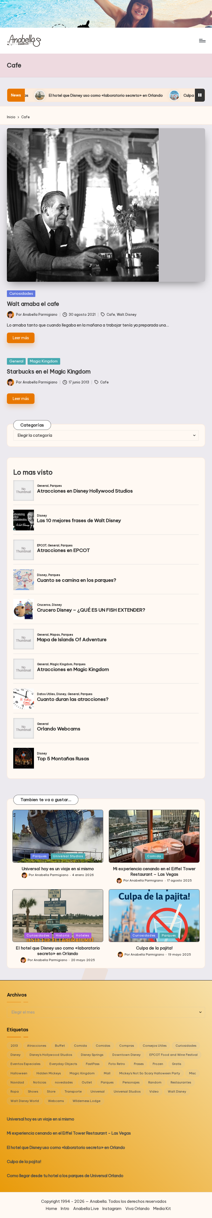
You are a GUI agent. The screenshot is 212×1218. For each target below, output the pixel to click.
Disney (15, 1055)
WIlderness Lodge (86, 1101)
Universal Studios (68, 856)
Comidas (103, 1046)
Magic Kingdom (44, 361)
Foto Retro (116, 1064)
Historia (62, 935)
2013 (14, 1046)
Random (154, 1082)
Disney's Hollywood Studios (51, 1055)
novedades (64, 1082)
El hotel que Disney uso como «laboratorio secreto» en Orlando (58, 950)
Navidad (17, 1082)
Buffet (60, 1046)
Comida (154, 856)
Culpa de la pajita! (140, 95)
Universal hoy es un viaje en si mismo (58, 868)
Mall (107, 1073)
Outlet (87, 1082)
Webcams (56, 1101)
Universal (98, 1091)
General (16, 361)
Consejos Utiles (154, 1046)
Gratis (176, 1064)
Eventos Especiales (25, 1064)
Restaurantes (181, 1082)
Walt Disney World (24, 1101)
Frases (139, 1064)
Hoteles (82, 935)
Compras (126, 1046)
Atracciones (36, 1046)
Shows (33, 1091)
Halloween (18, 1073)
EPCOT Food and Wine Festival (173, 1055)
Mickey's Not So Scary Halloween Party (149, 1073)
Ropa (14, 1091)
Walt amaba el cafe (33, 303)
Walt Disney (127, 314)
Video (154, 1091)
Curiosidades (21, 293)
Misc (192, 1073)
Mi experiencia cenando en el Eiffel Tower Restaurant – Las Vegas (154, 871)
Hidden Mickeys (48, 1073)
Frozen (158, 1064)
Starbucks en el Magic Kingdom (49, 371)
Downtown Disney (126, 1055)
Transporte (73, 1091)
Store (51, 1091)
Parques (40, 856)
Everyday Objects (63, 1064)
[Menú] (202, 40)
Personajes (131, 1082)
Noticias (39, 1082)
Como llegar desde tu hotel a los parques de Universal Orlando (65, 1175)
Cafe (111, 314)
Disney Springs (92, 1055)
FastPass (92, 1064)
